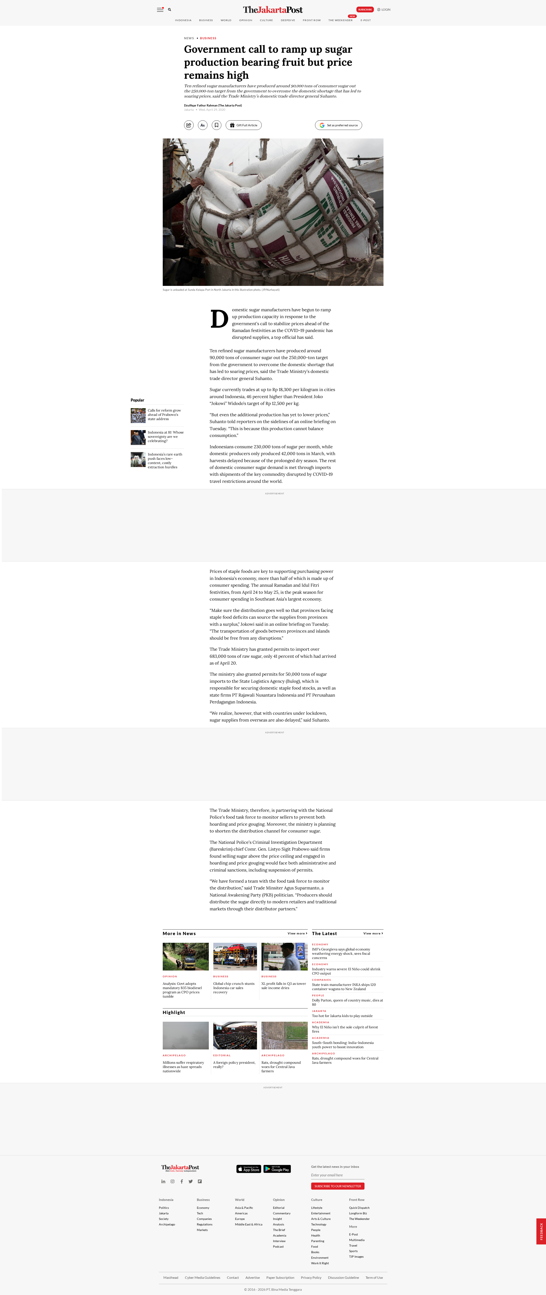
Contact (233, 1277)
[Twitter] (190, 1181)
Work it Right (320, 1263)
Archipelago (167, 1224)
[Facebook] (181, 1181)
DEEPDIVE (288, 20)
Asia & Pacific (244, 1207)
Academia (279, 1235)
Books (315, 1252)
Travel (353, 1245)
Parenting (317, 1241)
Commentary (281, 1213)
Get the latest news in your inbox (335, 1166)
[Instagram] (172, 1181)
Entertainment (320, 1213)
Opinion (279, 1200)
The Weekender (340, 20)
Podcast (278, 1246)
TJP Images (356, 1256)
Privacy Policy (311, 1277)
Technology (318, 1224)
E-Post (366, 20)
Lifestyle (316, 1207)
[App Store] (249, 1168)
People (315, 1230)
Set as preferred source (342, 125)
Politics (164, 1207)
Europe (240, 1219)
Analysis (278, 1224)
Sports (353, 1251)
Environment (319, 1257)
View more (297, 933)
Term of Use (374, 1277)
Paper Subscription (280, 1277)
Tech (200, 1213)
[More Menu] (160, 10)
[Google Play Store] (277, 1169)
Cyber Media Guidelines (202, 1277)
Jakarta (163, 1213)
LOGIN (385, 9)
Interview (279, 1241)
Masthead (170, 1277)
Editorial (279, 1207)
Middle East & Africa (248, 1224)
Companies (204, 1219)
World (226, 20)
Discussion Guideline (343, 1277)
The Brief (279, 1230)
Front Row (312, 20)
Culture (316, 1200)
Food (314, 1246)
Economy (203, 1207)
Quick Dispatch (359, 1207)
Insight (277, 1219)
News (189, 38)
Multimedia (356, 1240)
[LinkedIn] (163, 1181)
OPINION (245, 20)
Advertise (252, 1277)
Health (315, 1235)
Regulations (204, 1224)
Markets (202, 1230)
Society (163, 1219)
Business (206, 20)
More (353, 1226)
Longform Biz (358, 1213)
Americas (241, 1213)
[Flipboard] (200, 1181)
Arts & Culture (321, 1219)
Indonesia (183, 20)
